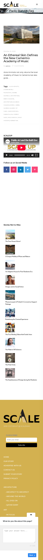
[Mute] (32, 155)
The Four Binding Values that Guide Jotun (18, 334)
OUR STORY (9, 461)
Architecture (10, 48)
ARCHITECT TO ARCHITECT (17, 492)
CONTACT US (9, 470)
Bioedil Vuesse (14, 105)
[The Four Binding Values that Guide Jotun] (10, 327)
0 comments (19, 66)
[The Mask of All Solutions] (10, 342)
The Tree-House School (12, 241)
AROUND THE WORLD (25, 48)
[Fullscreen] (36, 155)
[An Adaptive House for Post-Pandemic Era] (10, 264)
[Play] (6, 155)
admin (8, 66)
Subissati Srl (14, 120)
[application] (21, 147)
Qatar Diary (12, 505)
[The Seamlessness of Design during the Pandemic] (10, 372)
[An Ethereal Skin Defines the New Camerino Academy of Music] (21, 35)
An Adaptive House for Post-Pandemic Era (18, 271)
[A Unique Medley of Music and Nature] (10, 249)
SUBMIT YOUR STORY (13, 474)
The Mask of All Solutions (13, 349)
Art (5, 510)
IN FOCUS (10, 515)
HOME (6, 457)
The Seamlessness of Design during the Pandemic (21, 380)
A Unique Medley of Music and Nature (17, 256)
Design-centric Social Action (14, 287)
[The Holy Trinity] (10, 357)
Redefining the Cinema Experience (16, 319)
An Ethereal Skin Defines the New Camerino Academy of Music (21, 58)
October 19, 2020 (10, 51)
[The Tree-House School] (10, 234)
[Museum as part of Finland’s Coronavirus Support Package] (10, 295)
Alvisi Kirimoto (14, 86)
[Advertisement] (21, 194)
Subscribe (21, 445)
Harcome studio (13, 111)
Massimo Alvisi (8, 114)
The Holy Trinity (10, 365)
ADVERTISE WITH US (12, 466)
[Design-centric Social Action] (10, 279)
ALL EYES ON (11, 501)
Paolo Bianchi (12, 117)
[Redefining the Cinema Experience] (10, 312)
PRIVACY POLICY (11, 478)
